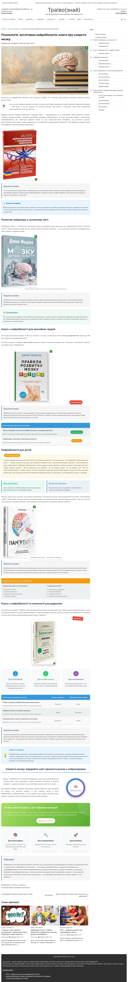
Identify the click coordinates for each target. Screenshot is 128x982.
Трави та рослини (9, 19)
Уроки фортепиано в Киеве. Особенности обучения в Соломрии (28, 976)
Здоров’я (29, 19)
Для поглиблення (104, 80)
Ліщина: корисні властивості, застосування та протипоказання (54, 3)
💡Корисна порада (100, 37)
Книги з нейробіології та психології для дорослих (108, 70)
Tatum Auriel (30, 43)
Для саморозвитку (104, 77)
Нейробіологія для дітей (100, 57)
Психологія (25, 887)
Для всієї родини (104, 100)
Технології (50, 19)
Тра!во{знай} (64, 10)
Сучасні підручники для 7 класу (17, 978)
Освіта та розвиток (13, 29)
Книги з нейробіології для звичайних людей (106, 50)
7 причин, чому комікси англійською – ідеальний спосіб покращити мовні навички (14, 932)
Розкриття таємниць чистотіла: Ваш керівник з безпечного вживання (96, 3)
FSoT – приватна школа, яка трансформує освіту (71, 931)
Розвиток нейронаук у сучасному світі (105, 40)
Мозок (11, 887)
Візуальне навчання (104, 63)
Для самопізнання (104, 103)
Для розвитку (103, 106)
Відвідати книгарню (46, 821)
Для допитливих (103, 60)
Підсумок (101, 109)
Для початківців (103, 73)
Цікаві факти (88, 19)
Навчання (17, 887)
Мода (79, 19)
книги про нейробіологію (70, 335)
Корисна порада (103, 86)
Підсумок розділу (100, 34)
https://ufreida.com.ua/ (31, 342)
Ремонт (20, 19)
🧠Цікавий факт (103, 46)
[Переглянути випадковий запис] (121, 19)
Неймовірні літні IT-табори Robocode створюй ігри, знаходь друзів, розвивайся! (44, 932)
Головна (3, 29)
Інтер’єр (71, 19)
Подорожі (40, 19)
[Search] (125, 19)
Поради (61, 19)
